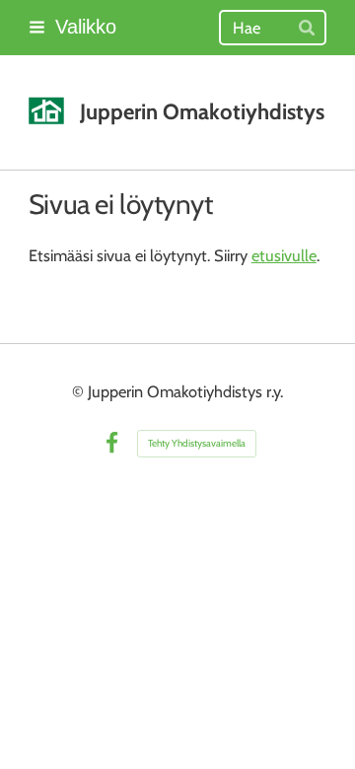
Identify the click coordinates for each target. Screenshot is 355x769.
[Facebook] (112, 443)
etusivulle (284, 255)
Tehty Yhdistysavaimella (197, 443)
